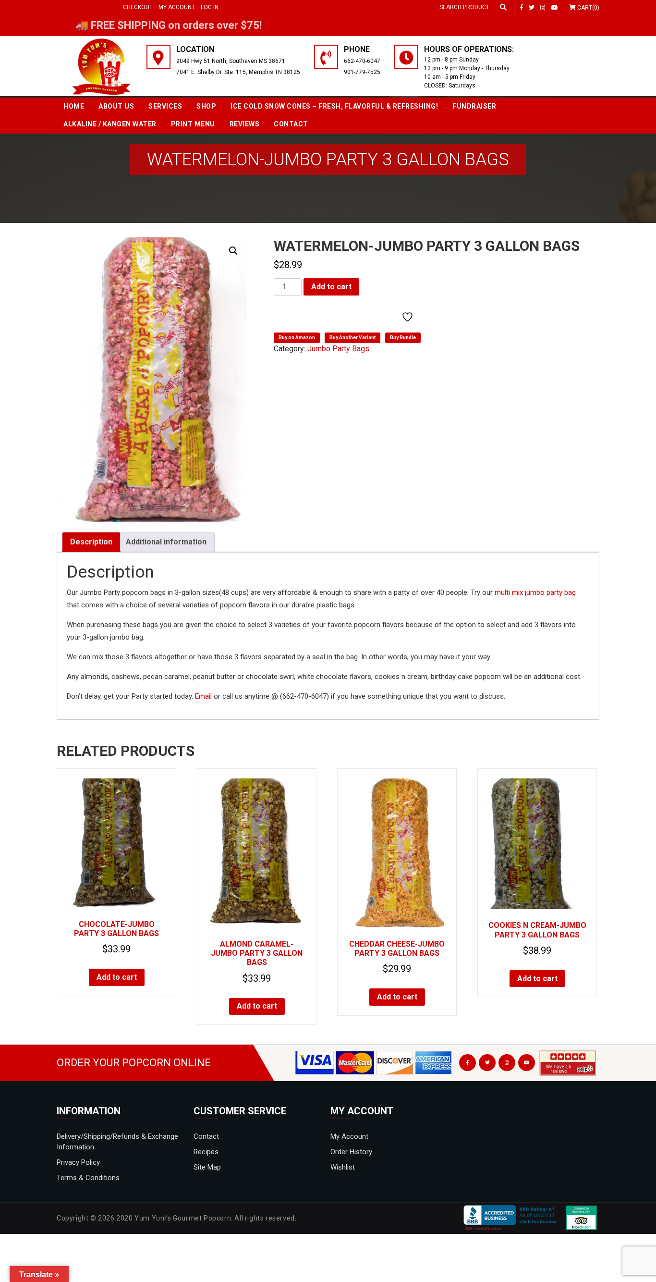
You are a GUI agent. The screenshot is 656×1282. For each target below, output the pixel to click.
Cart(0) (588, 7)
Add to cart (331, 286)
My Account (176, 7)
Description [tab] (91, 541)
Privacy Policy (78, 1162)
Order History (351, 1151)
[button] (233, 250)
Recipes (206, 1151)
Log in (210, 7)
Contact (291, 124)
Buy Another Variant (352, 337)
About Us (116, 106)
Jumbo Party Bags (338, 348)
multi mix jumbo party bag (535, 592)
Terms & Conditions (88, 1177)
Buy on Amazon (297, 337)
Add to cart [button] (117, 977)
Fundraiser (474, 106)
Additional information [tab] (166, 541)
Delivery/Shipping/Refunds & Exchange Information (117, 1141)
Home (73, 106)
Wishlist (342, 1167)
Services (165, 106)
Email (203, 696)
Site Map (207, 1167)
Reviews (245, 124)
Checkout (138, 7)
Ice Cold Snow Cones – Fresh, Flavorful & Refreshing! (334, 106)
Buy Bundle (403, 337)
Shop (206, 106)
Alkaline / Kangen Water (110, 124)
